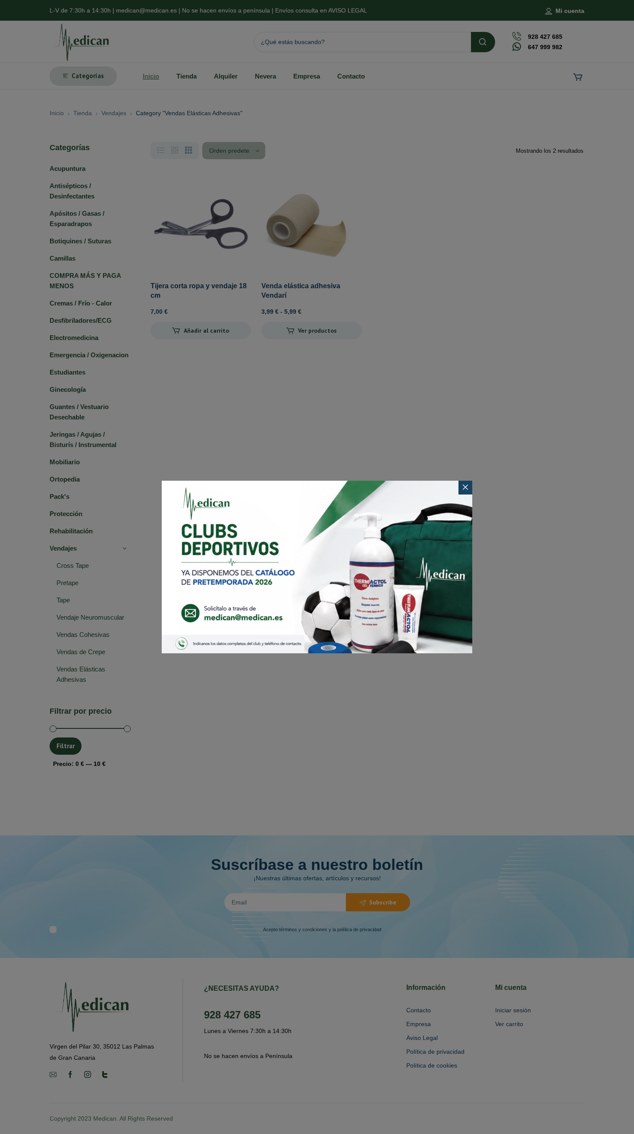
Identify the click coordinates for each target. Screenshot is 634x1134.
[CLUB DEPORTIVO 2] (317, 567)
